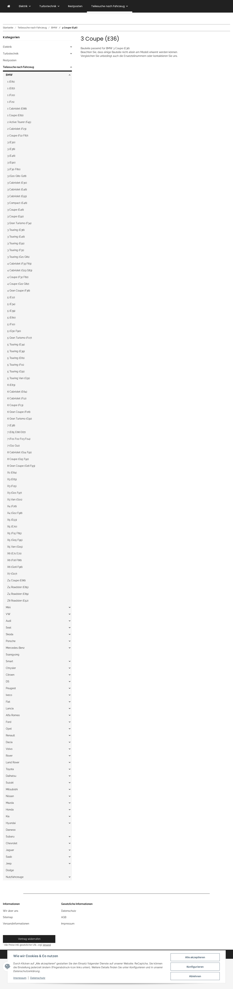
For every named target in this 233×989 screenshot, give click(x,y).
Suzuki (9, 782)
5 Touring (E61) (16, 358)
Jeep (9, 863)
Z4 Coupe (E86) (16, 580)
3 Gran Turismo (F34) (19, 223)
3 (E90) (11, 162)
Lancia (10, 708)
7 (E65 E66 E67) (16, 432)
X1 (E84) (12, 472)
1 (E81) (11, 81)
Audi (8, 620)
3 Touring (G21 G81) (18, 256)
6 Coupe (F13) (15, 405)
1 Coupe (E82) (15, 115)
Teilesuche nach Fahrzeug (18, 67)
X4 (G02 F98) (14, 513)
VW (8, 614)
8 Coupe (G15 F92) (18, 459)
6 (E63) (11, 384)
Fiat (8, 701)
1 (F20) (11, 95)
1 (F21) (10, 101)
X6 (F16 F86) (14, 560)
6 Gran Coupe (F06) (18, 411)
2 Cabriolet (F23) (16, 128)
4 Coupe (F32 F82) (17, 277)
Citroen (10, 674)
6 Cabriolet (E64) (17, 391)
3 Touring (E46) (16, 236)
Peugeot (11, 688)
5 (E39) (11, 310)
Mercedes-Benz (15, 647)
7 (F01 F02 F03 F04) (18, 438)
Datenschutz (37, 977)
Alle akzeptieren (195, 957)
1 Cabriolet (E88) (17, 108)
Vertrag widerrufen (29, 938)
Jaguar (10, 850)
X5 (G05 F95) (15, 539)
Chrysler (11, 668)
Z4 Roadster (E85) (18, 587)
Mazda (10, 802)
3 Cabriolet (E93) (17, 196)
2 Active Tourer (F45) (19, 122)
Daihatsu (11, 775)
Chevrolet (11, 843)
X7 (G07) (12, 573)
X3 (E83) (12, 479)
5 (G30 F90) (14, 331)
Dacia (9, 742)
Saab (9, 856)
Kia (7, 816)
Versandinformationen (16, 923)
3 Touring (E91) (15, 243)
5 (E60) (11, 317)
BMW (9, 74)
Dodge (10, 870)
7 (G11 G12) (13, 445)
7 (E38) (11, 425)
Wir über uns (10, 910)
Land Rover (12, 762)
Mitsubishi (12, 789)
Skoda (9, 634)
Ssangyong (12, 654)
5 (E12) (11, 297)
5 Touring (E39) (16, 351)
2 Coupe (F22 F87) (17, 135)
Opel (9, 728)
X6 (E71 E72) (14, 553)
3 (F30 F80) (13, 169)
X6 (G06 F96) (15, 566)
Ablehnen (195, 976)
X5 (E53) (12, 519)
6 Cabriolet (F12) (16, 398)
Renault (10, 735)
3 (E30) (11, 142)
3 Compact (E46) (17, 202)
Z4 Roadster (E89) (18, 593)
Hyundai (11, 823)
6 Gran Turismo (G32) (19, 418)
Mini (8, 607)
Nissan (10, 796)
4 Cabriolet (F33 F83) (19, 263)
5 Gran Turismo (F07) (19, 337)
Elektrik (7, 46)
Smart (9, 661)
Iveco (9, 695)
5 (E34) (11, 304)
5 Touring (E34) (16, 344)
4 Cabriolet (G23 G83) (19, 270)
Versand (47, 944)
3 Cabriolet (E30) (17, 182)
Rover (9, 755)
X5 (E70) (12, 526)
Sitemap (8, 917)
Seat (8, 627)
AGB (63, 917)
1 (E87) (11, 88)
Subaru (10, 836)
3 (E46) (11, 155)
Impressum (19, 977)
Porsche (10, 641)
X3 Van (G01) (14, 499)
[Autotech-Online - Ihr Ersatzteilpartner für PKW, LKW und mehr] (9, 6)
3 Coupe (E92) (15, 216)
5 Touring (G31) (16, 371)
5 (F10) (11, 324)
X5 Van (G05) (15, 546)
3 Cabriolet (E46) (17, 189)
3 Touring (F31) (15, 250)
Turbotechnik (10, 53)
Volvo (9, 748)
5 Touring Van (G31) (18, 378)
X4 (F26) (12, 506)
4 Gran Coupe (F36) (18, 290)
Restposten (9, 60)
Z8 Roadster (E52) (17, 600)
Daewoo (10, 829)
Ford (8, 721)
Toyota (10, 769)
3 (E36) (11, 149)
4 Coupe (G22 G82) (18, 283)
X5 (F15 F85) (14, 533)
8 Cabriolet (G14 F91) (19, 452)
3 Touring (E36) (16, 229)
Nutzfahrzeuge (14, 877)
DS (7, 681)
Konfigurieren (195, 966)
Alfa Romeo (13, 715)
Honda (10, 809)
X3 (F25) (12, 486)
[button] (37, 47)
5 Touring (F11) (15, 364)
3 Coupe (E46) (15, 209)
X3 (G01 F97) (14, 492)
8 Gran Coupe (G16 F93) (21, 465)
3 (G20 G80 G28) (16, 176)
